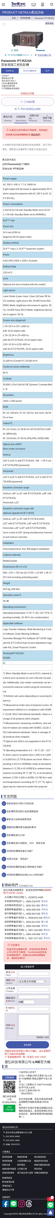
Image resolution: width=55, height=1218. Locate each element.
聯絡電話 (10, 998)
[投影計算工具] (42, 7)
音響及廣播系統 (41, 1173)
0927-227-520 (35, 938)
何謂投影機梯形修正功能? (20, 851)
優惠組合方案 (8, 1190)
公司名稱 (10, 988)
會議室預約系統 (41, 1161)
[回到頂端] (50, 1212)
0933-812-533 (33, 922)
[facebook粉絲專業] (5, 1206)
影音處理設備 (8, 1182)
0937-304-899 (35, 930)
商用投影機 (7, 1161)
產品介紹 (7, 118)
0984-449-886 (33, 926)
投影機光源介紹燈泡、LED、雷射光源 (26, 843)
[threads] (29, 1206)
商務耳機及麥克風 (42, 1165)
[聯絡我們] (33, 7)
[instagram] (21, 1206)
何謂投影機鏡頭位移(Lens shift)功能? (25, 875)
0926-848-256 (33, 909)
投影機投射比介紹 (16, 835)
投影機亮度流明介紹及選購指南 (22, 811)
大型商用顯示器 (24, 1161)
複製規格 (49, 23)
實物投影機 (22, 1157)
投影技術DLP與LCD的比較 (20, 803)
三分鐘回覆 (29, 102)
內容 (8, 1025)
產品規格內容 (25, 145)
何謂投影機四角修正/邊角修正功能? (24, 867)
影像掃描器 (7, 1178)
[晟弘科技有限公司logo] (18, 6)
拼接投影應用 (8, 1173)
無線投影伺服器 (9, 1169)
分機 (20, 1002)
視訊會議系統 (40, 1157)
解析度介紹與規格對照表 (19, 819)
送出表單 (27, 1045)
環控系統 (38, 1169)
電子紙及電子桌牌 (25, 1173)
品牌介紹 (34, 118)
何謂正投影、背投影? (17, 859)
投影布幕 (6, 1165)
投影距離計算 (44, 55)
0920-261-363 (33, 905)
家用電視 (21, 1165)
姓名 (8, 972)
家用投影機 (7, 1157)
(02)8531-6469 (33, 109)
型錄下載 (47, 119)
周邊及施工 (7, 1186)
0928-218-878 (33, 901)
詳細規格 (21, 118)
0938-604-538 (33, 914)
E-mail (9, 1008)
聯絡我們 (35, 134)
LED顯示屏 (22, 1169)
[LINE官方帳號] (13, 1206)
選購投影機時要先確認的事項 (21, 827)
